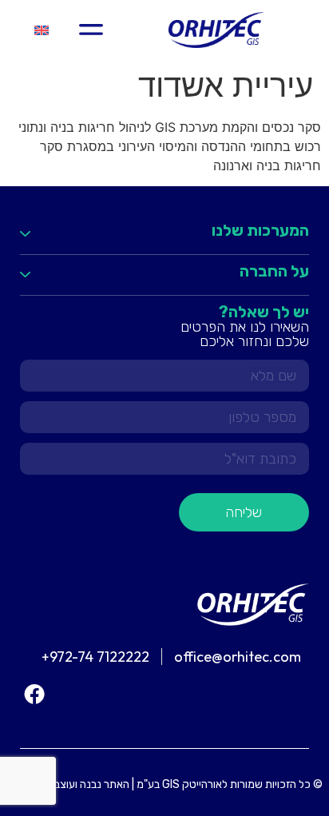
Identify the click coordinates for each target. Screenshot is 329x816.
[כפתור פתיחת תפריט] (91, 29)
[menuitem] (41, 30)
